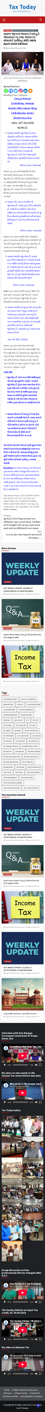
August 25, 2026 (32, 681)
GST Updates (20, 741)
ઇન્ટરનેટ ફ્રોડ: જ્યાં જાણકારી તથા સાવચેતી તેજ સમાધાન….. (24, 534)
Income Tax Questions (11, 756)
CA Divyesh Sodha (33, 704)
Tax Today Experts (33, 772)
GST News (6, 730)
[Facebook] (11, 91)
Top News (7, 30)
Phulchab (20, 767)
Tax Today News (22, 507)
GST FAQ (27, 498)
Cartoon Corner (20, 1393)
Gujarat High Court (30, 746)
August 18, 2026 (32, 1017)
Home (7, 1390)
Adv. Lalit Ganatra (28, 699)
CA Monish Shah (9, 709)
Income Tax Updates (10, 762)
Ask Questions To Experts (31, 1396)
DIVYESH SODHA (32, 495)
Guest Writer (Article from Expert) (15, 594)
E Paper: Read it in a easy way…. (25, 1390)
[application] (23, 1055)
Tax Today (22, 7)
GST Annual (7, 725)
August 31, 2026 (32, 594)
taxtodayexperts (10, 777)
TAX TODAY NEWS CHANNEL (12, 783)
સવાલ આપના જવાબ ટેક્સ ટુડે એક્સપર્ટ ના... (25, 30)
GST (27, 720)
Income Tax (7, 751)
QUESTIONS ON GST (17, 504)
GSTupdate (7, 741)
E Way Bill (6, 720)
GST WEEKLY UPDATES (10, 746)
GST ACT (18, 498)
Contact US (35, 1393)
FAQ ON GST (9, 498)
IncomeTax (20, 751)
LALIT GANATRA (21, 501)
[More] (30, 91)
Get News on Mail (10, 1396)
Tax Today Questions (11, 788)
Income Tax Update (31, 756)
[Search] (40, 19)
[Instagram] (20, 91)
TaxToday (19, 772)
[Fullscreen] (40, 1065)
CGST (22, 495)
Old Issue (8, 1393)
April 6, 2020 (22, 48)
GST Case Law (21, 725)
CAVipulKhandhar (10, 715)
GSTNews (17, 730)
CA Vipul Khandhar (26, 709)
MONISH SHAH (8, 767)
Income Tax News (34, 751)
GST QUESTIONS (23, 736)
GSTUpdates (33, 741)
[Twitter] (16, 91)
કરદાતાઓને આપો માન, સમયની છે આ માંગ (20, 1013)
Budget (20, 704)
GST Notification (31, 730)
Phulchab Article (34, 767)
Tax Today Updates (30, 788)
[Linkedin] (25, 91)
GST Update (36, 736)
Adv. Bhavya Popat (10, 699)
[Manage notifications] (38, 1406)
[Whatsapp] (6, 91)
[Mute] (36, 1065)
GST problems (8, 736)
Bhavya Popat (10, 48)
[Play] (5, 1065)
